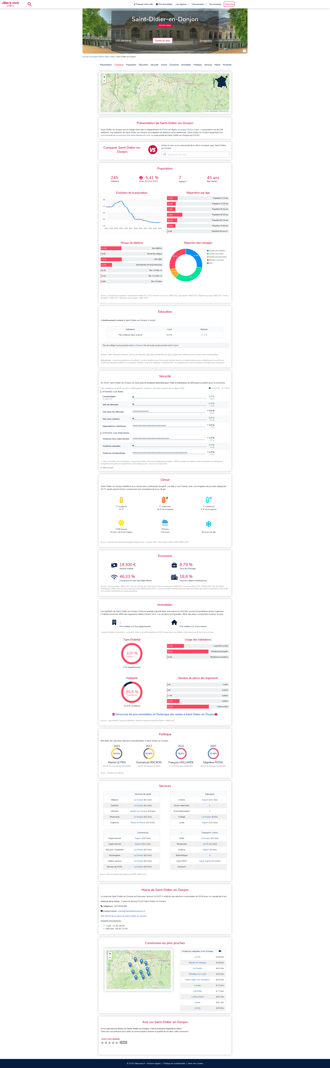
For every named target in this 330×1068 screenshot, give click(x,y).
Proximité (227, 64)
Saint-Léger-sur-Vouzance (197, 979)
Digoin (176, 345)
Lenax (197, 1002)
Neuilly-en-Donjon (138, 811)
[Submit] (165, 155)
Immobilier (186, 64)
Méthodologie (107, 467)
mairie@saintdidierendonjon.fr (131, 911)
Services (208, 64)
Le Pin (206, 844)
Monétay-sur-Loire (197, 974)
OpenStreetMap (224, 111)
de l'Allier (163, 129)
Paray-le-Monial (138, 822)
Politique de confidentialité (174, 1063)
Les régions (181, 4)
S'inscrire (229, 4)
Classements (198, 4)
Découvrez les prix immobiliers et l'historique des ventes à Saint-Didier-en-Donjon (164, 714)
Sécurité (154, 64)
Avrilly (197, 1008)
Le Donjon (138, 345)
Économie (174, 64)
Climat (164, 64)
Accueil (85, 56)
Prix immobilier (165, 4)
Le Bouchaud (198, 996)
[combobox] (195, 155)
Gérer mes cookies (195, 1063)
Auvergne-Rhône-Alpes (99, 56)
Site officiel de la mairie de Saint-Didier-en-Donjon (124, 916)
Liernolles (197, 991)
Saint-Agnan (205, 861)
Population (131, 64)
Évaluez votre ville (144, 4)
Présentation (106, 64)
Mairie (217, 64)
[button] (104, 77)
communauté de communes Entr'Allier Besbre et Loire (125, 135)
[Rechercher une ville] (29, 4)
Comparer (119, 64)
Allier (113, 56)
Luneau (197, 985)
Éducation (143, 64)
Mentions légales (154, 1063)
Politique (198, 64)
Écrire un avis (162, 40)
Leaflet (206, 111)
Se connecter (215, 4)
